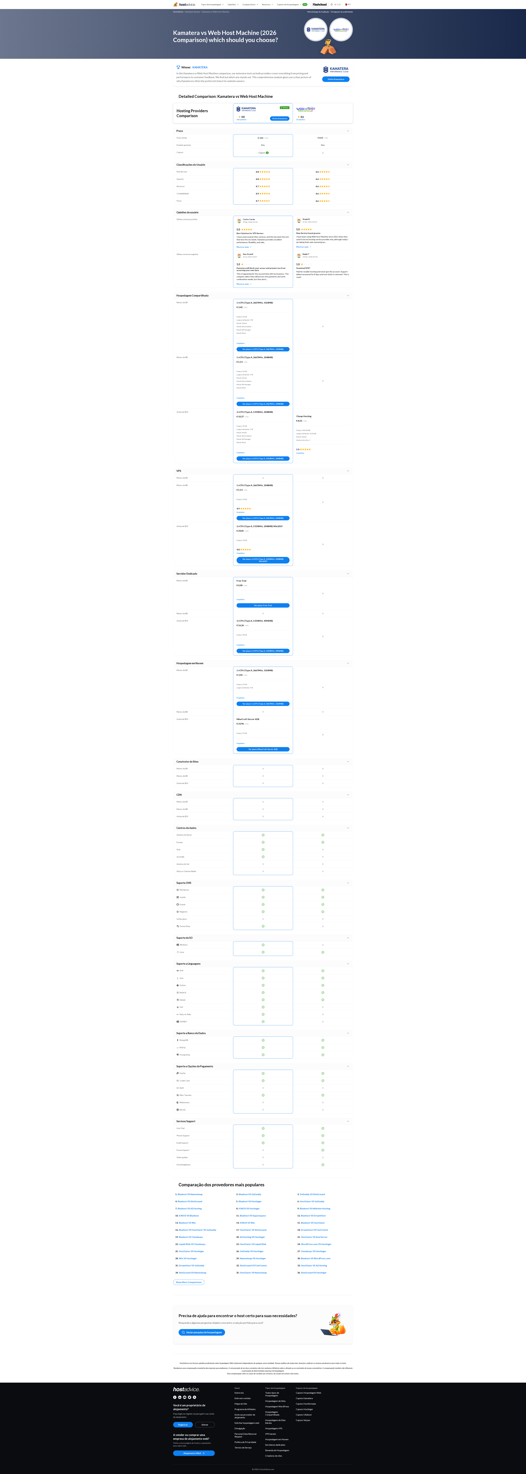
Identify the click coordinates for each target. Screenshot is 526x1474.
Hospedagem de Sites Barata (275, 1421)
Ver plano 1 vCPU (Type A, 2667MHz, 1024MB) (263, 349)
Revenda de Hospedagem (277, 1450)
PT (349, 4)
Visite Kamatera (336, 79)
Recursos (266, 4)
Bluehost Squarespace (253, 1215)
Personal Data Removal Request (245, 1435)
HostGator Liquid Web (253, 1244)
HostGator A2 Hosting (314, 1265)
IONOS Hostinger (249, 1208)
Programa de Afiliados (245, 1409)
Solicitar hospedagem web (247, 1423)
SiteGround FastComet (253, 1265)
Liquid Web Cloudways (192, 1244)
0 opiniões (241, 343)
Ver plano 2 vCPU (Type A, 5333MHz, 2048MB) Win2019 (263, 560)
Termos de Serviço (243, 1447)
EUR (338, 4)
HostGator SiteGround (253, 1229)
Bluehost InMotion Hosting (315, 1208)
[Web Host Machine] (305, 108)
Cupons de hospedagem (292, 4)
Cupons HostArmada (306, 1403)
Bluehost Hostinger (250, 1201)
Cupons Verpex (303, 1420)
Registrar (183, 1424)
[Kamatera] (336, 69)
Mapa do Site (241, 1403)
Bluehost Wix (187, 1222)
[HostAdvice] (184, 4)
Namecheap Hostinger (253, 1258)
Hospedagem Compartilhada (272, 1413)
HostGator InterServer (314, 1237)
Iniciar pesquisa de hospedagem (204, 1332)
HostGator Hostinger (191, 1251)
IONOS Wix (247, 1222)
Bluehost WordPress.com (315, 1258)
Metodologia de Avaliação (318, 12)
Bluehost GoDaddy (250, 1194)
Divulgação (240, 1428)
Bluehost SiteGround (190, 1201)
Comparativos (248, 4)
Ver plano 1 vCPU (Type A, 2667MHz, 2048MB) (263, 404)
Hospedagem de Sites (275, 1401)
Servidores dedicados (275, 1444)
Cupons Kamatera (304, 1398)
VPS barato (270, 1433)
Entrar (205, 1424)
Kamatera (200, 67)
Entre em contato (243, 1398)
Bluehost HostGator (313, 1222)
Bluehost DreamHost (313, 1215)
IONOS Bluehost (189, 1215)
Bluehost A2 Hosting (190, 1208)
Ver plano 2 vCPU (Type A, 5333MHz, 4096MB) (263, 651)
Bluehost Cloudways (191, 1237)
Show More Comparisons (189, 1282)
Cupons (263, 153)
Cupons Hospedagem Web (308, 1392)
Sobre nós (239, 1392)
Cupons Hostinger (304, 1409)
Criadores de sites (273, 1455)
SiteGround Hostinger (314, 1272)
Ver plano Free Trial (263, 605)
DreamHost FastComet (314, 1229)
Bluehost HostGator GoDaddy (197, 1229)
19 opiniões (300, 120)
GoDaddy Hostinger (252, 1251)
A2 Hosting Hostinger (252, 1237)
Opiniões (232, 4)
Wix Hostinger (188, 1258)
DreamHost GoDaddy (191, 1265)
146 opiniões (241, 120)
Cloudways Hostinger (313, 1251)
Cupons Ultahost (304, 1414)
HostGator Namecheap (253, 1272)
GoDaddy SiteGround (312, 1194)
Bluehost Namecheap (190, 1194)
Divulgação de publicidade (342, 12)
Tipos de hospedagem (211, 4)
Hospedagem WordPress (277, 1406)
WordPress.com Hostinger (316, 1244)
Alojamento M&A (192, 1453)
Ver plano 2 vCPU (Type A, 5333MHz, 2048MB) (263, 458)
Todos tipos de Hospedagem (272, 1394)
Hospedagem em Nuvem (276, 1439)
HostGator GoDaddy (312, 1201)
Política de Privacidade (245, 1442)
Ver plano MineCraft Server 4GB (263, 749)
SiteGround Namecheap (192, 1272)
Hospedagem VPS (273, 1428)
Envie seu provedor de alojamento (245, 1416)
